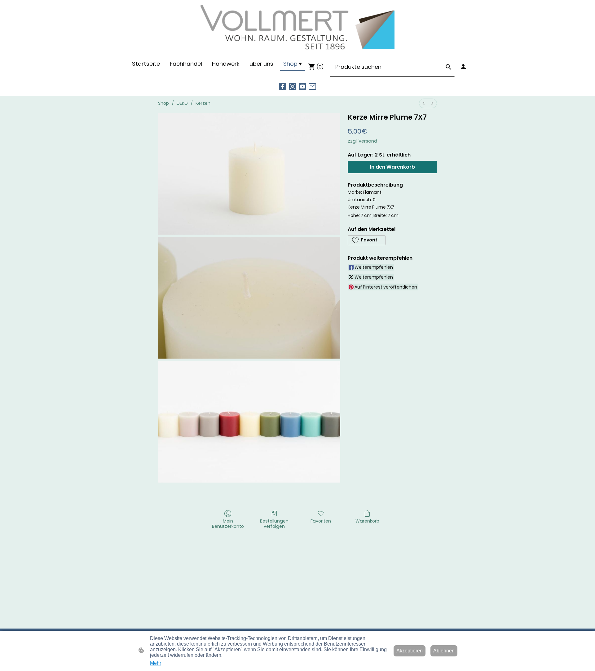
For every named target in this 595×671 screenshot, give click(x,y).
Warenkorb (367, 521)
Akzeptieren (409, 650)
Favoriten (321, 521)
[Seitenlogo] (298, 28)
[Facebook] (282, 86)
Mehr (155, 663)
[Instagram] (292, 86)
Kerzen (203, 103)
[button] (448, 67)
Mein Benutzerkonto (228, 523)
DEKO (182, 103)
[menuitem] (423, 103)
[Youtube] (302, 86)
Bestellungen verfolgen (274, 523)
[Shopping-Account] (463, 66)
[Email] (312, 86)
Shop (163, 103)
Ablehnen (444, 650)
